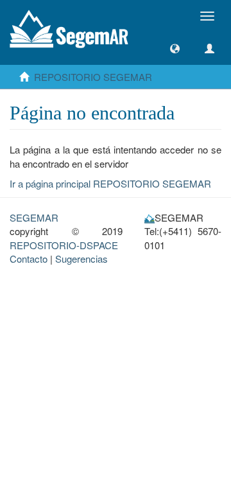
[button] (175, 48)
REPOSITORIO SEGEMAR (93, 77)
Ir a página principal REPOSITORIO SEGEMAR (110, 183)
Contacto (28, 258)
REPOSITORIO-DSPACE (64, 245)
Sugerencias (81, 258)
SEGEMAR (34, 217)
